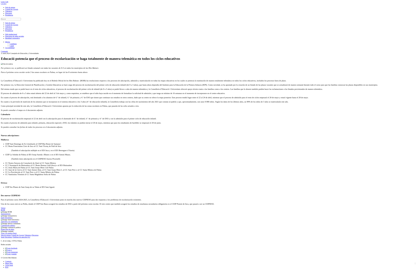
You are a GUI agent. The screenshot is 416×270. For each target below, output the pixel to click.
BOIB (3, 210)
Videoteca (8, 11)
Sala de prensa (10, 7)
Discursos (8, 13)
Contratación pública (8, 225)
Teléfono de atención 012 (21, 237)
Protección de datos (7, 229)
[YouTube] (11, 254)
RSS (6, 267)
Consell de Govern (11, 9)
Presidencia (9, 15)
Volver (3, 208)
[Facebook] (11, 248)
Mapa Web (9, 263)
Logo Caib (4, 2)
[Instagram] (11, 252)
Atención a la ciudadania (9, 222)
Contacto (8, 261)
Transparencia (5, 214)
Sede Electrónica (6, 218)
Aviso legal (9, 265)
